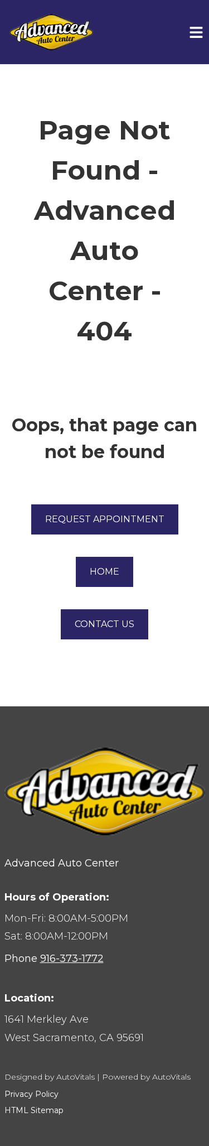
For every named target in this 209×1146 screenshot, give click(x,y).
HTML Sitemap (34, 1110)
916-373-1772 (72, 958)
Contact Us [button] (104, 624)
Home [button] (104, 571)
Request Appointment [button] (104, 519)
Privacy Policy (31, 1094)
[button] (104, 1028)
